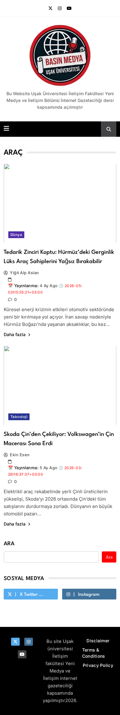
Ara (9, 543)
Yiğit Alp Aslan (24, 272)
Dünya (16, 235)
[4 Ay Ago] (62, 292)
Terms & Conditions (93, 653)
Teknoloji (18, 417)
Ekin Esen (20, 454)
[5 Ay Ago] (62, 474)
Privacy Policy (98, 665)
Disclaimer (97, 640)
